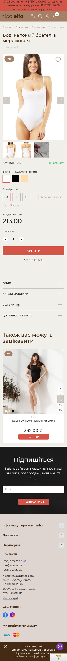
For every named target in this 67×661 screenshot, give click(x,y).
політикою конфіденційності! (33, 656)
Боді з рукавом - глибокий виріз (33, 420)
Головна (7, 27)
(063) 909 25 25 (12, 569)
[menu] (61, 16)
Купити (34, 250)
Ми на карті (10, 598)
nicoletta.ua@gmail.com (18, 576)
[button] (60, 399)
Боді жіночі (38, 27)
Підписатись (33, 501)
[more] (61, 525)
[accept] (5, 646)
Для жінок (22, 27)
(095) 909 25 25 (12, 565)
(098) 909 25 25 (12, 561)
